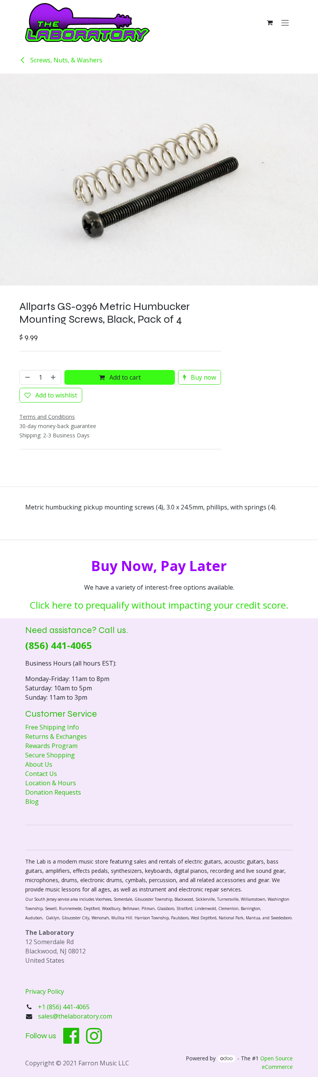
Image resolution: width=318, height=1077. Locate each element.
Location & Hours (50, 783)
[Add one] (54, 377)
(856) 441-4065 (58, 645)
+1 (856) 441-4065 (64, 1007)
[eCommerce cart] (269, 22)
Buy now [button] (202, 377)
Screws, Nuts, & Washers (65, 60)
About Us (38, 764)
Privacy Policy (44, 991)
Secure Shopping (50, 755)
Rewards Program (51, 746)
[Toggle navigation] (285, 22)
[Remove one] (27, 377)
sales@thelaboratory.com (75, 1016)
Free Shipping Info (52, 727)
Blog (32, 801)
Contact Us (41, 773)
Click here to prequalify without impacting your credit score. (159, 605)
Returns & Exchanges (56, 736)
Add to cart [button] (124, 377)
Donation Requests (53, 792)
